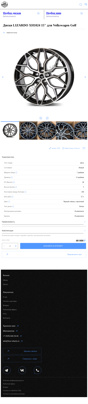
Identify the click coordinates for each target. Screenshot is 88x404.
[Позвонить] (37, 370)
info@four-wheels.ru (11, 341)
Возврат (6, 305)
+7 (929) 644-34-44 (10, 336)
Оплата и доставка (10, 301)
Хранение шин (9, 326)
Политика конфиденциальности (13, 380)
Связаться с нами (30, 359)
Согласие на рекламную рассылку (14, 394)
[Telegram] (7, 370)
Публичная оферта (10, 309)
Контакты (6, 318)
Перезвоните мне (74, 254)
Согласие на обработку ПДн (12, 390)
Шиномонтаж (8, 331)
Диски (5, 284)
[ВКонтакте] (22, 370)
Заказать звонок (30, 351)
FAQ (4, 314)
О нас (5, 297)
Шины (5, 280)
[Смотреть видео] (41, 118)
